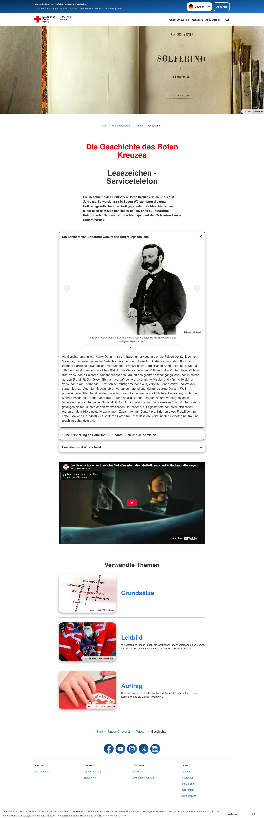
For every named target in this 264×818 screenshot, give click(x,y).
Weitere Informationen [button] (115, 815)
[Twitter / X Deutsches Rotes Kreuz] (143, 749)
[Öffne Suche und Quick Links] (227, 19)
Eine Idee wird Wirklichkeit (81, 447)
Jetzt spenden (41, 771)
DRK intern (188, 789)
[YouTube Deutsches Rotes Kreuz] (120, 749)
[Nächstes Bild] (67, 288)
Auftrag (132, 685)
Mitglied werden (92, 771)
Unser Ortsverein (179, 19)
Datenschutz (189, 796)
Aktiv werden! (213, 19)
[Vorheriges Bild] (196, 288)
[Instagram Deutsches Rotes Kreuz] (132, 749)
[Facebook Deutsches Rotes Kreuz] (109, 749)
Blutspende (90, 777)
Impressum (188, 777)
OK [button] (253, 814)
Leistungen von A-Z (143, 777)
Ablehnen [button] (233, 814)
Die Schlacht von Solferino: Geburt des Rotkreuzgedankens (105, 236)
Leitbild (132, 637)
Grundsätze (137, 592)
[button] (130, 347)
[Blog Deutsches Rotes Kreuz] (155, 749)
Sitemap (186, 771)
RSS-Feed (188, 783)
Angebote (197, 19)
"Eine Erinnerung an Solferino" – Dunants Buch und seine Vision (109, 435)
